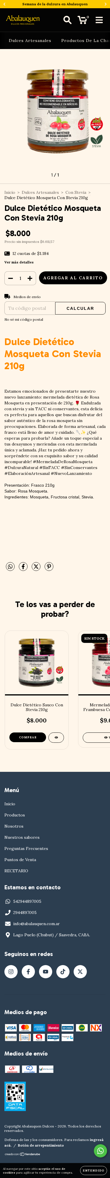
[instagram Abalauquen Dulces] (11, 971)
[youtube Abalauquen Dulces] (45, 971)
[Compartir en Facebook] (24, 569)
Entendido (93, 1170)
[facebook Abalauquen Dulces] (28, 971)
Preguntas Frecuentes (26, 848)
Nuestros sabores (22, 837)
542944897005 (27, 901)
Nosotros (13, 826)
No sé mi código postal (23, 319)
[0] (82, 21)
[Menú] (99, 20)
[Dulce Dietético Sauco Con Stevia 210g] (56, 737)
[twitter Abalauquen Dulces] (80, 971)
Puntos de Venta (20, 859)
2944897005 (25, 912)
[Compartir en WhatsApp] (10, 567)
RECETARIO (16, 870)
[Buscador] (67, 20)
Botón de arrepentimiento (41, 1145)
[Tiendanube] (22, 1155)
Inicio (9, 192)
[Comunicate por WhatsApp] (100, 1150)
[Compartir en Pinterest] (49, 569)
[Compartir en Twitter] (37, 569)
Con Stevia (75, 192)
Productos (14, 815)
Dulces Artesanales (30, 40)
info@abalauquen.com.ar (36, 923)
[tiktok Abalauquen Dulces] (63, 971)
